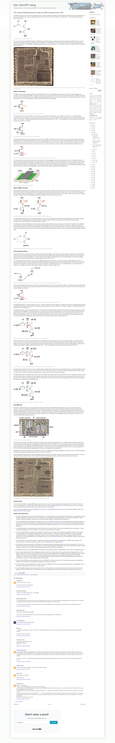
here (68, 519)
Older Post (83, 704)
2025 (92, 127)
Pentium (96, 110)
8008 (95, 95)
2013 (92, 178)
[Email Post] (16, 572)
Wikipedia (48, 541)
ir (98, 108)
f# (97, 104)
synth (95, 118)
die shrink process (44, 509)
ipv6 (97, 108)
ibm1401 (99, 106)
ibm (96, 106)
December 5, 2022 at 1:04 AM (23, 698)
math (95, 109)
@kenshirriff (19, 510)
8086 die (36, 509)
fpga (90, 105)
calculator (99, 101)
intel (94, 108)
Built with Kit (37, 729)
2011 (92, 182)
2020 (92, 166)
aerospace (97, 97)
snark (96, 117)
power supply (93, 112)
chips (24, 574)
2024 (92, 128)
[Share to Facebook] (23, 573)
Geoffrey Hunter (20, 650)
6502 (93, 95)
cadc (96, 101)
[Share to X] (21, 573)
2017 (92, 171)
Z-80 (96, 119)
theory (90, 119)
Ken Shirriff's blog (25, 5)
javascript (91, 109)
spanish (90, 118)
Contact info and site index (95, 14)
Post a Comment (18, 701)
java (100, 108)
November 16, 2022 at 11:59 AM (23, 635)
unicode (93, 119)
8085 (97, 95)
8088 (93, 97)
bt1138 (18, 580)
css (94, 102)
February (94, 160)
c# (93, 101)
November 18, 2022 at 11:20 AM (23, 661)
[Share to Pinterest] (24, 573)
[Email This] (19, 573)
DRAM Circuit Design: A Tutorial (57, 521)
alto (100, 97)
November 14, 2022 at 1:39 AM (23, 594)
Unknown (19, 665)
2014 (92, 177)
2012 (92, 180)
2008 (92, 187)
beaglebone (99, 99)
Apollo (94, 98)
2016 (92, 173)
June (93, 153)
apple (98, 98)
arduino (91, 99)
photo (100, 110)
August (93, 149)
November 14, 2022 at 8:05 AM (23, 616)
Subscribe (92, 12)
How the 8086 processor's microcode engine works (96, 137)
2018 (92, 169)
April (93, 156)
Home (49, 704)
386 (90, 95)
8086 (18, 574)
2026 (92, 125)
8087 (90, 97)
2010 (92, 184)
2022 (92, 132)
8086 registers (55, 509)
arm (95, 99)
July (93, 151)
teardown (99, 118)
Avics (18, 673)
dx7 (100, 102)
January (94, 162)
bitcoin (90, 101)
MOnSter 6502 (55, 536)
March (93, 158)
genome (96, 105)
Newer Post (16, 704)
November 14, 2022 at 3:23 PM (23, 624)
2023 (92, 130)
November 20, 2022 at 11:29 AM (23, 679)
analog (21, 574)
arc (100, 98)
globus (100, 105)
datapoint (97, 102)
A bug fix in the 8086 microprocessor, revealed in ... (96, 142)
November (94, 134)
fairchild (100, 104)
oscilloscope (91, 110)
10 (43, 344)
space (100, 117)
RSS (24, 510)
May (93, 154)
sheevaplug (91, 117)
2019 (92, 167)
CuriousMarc (19, 620)
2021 (92, 164)
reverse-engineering (33, 574)
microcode (99, 109)
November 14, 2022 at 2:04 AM (23, 606)
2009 (92, 186)
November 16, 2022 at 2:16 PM (23, 645)
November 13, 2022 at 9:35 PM (23, 586)
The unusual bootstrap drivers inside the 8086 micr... (96, 146)
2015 (92, 175)
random (99, 112)
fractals (93, 105)
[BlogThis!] (20, 573)
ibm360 (90, 108)
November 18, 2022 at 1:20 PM (23, 669)
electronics (27, 574)
